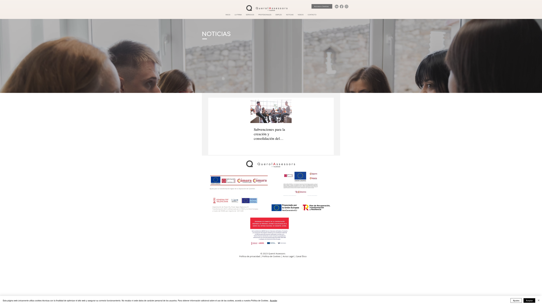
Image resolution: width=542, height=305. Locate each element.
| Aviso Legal (287, 256)
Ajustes (516, 300)
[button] (250, 14)
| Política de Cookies (271, 256)
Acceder (273, 300)
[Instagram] (346, 6)
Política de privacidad (250, 256)
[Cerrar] (538, 300)
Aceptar (529, 300)
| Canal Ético (300, 256)
